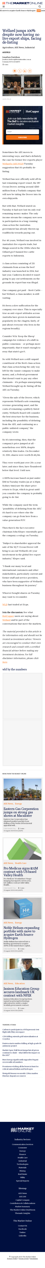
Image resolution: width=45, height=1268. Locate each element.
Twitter (22, 1232)
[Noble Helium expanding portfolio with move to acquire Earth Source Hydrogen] (22, 925)
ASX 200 (22, 1197)
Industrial (30, 47)
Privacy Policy (12, 1259)
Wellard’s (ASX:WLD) (13, 163)
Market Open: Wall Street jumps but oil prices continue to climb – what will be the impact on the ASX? (21, 1052)
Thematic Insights (22, 1213)
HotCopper (8, 616)
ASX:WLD (6, 52)
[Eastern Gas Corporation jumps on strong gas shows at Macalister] (22, 805)
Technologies (22, 1164)
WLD (4, 604)
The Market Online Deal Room (22, 1210)
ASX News (19, 47)
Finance (22, 1154)
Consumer (22, 1148)
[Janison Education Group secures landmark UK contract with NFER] (22, 985)
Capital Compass (22, 1200)
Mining (22, 1171)
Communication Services (22, 1144)
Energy (22, 1151)
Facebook (22, 1229)
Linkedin (22, 1236)
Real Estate (22, 1174)
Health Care (22, 1158)
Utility (22, 1177)
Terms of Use (24, 1259)
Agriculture (8, 47)
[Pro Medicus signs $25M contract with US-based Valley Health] (22, 865)
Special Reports (22, 1181)
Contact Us (22, 1226)
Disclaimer (34, 1259)
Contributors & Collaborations (22, 1203)
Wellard (6, 620)
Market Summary (22, 1206)
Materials (22, 1168)
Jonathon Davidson (13, 59)
